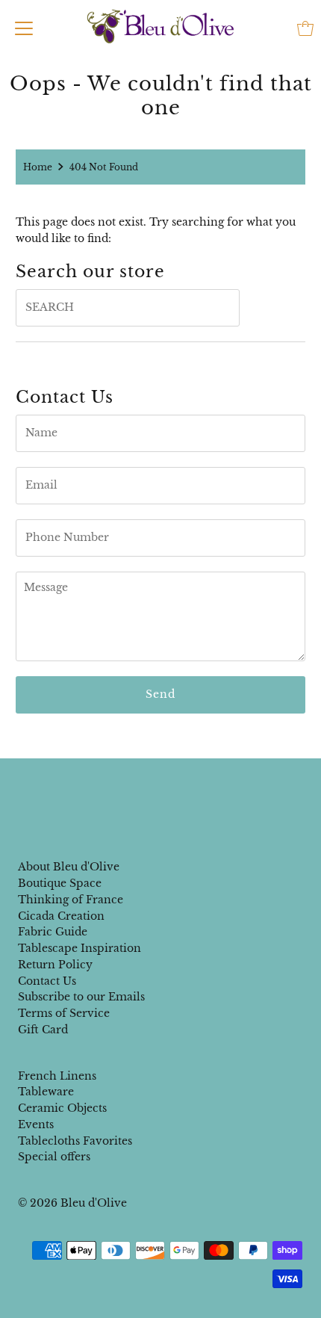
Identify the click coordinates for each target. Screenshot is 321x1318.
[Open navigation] (24, 28)
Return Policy (55, 965)
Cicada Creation (61, 916)
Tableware (46, 1092)
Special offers (54, 1157)
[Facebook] (146, 789)
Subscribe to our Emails (81, 997)
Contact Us (47, 981)
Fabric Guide (52, 932)
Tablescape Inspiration (79, 948)
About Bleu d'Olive (68, 867)
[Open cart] (305, 28)
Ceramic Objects (62, 1108)
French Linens (57, 1076)
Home (37, 167)
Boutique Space (60, 883)
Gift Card (43, 1030)
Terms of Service (64, 1013)
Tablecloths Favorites (75, 1141)
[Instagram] (172, 789)
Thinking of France (70, 900)
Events (36, 1125)
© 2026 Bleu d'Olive (72, 1203)
